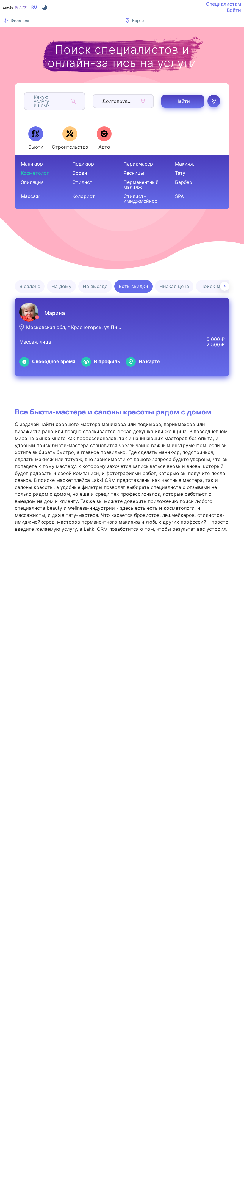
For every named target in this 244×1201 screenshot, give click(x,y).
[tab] (36, 138)
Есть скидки (133, 286)
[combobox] (34, 101)
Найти (182, 101)
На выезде (95, 286)
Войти (234, 10)
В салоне (29, 286)
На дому (61, 286)
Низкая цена (174, 286)
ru (34, 7)
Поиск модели (217, 286)
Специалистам (223, 4)
